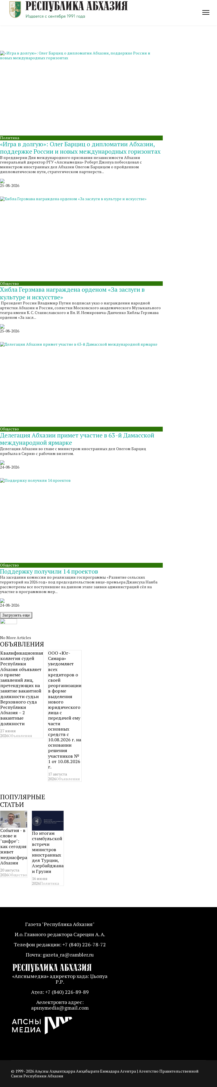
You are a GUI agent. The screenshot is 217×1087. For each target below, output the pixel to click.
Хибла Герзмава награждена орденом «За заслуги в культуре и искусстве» (72, 293)
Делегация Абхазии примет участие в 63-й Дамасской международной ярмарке (77, 438)
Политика (9, 137)
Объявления (20, 735)
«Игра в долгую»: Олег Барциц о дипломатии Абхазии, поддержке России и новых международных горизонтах (80, 147)
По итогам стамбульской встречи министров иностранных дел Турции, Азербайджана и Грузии (48, 852)
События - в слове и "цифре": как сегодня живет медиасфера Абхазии (13, 846)
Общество (9, 283)
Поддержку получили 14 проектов (49, 571)
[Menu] (205, 12)
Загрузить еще (16, 615)
